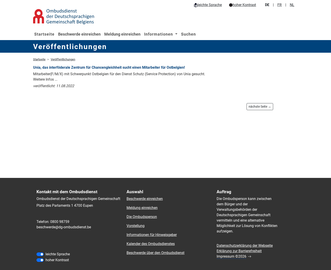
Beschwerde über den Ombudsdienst (155, 253)
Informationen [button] (159, 34)
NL (292, 5)
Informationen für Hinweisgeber (152, 235)
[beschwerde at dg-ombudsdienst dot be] (63, 227)
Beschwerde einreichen (79, 34)
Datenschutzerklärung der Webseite (245, 245)
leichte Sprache (209, 5)
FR (279, 5)
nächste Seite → (260, 106)
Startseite (44, 34)
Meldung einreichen (122, 34)
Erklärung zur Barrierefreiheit (239, 251)
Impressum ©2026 (231, 256)
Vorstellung (136, 226)
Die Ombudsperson (142, 217)
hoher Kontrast (244, 5)
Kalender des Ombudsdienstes (151, 244)
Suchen (188, 34)
